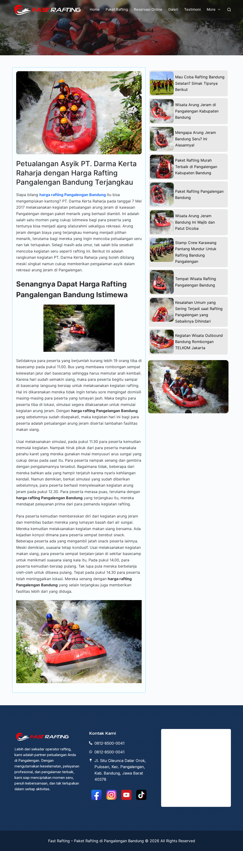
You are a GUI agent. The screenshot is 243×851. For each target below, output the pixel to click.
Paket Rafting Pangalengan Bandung (199, 194)
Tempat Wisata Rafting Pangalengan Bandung (195, 281)
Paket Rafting (117, 9)
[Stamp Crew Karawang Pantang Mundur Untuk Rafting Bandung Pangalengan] (162, 250)
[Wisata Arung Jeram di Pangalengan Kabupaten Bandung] (162, 111)
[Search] (229, 9)
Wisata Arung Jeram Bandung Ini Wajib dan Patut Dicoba (195, 222)
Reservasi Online (148, 9)
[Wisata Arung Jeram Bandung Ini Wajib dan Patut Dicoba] (162, 222)
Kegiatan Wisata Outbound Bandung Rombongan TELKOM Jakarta (199, 341)
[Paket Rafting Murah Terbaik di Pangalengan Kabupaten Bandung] (162, 167)
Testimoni (192, 9)
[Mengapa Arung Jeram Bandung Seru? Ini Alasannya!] (162, 139)
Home (95, 9)
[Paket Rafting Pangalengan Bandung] (162, 194)
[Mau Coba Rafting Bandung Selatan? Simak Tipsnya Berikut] (162, 83)
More (211, 9)
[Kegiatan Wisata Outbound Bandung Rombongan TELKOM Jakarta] (162, 341)
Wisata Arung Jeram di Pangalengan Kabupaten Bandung (197, 111)
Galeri (173, 9)
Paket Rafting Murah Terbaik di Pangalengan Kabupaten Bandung (196, 166)
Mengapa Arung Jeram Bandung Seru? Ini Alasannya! (195, 138)
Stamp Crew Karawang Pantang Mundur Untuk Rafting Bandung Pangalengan (195, 252)
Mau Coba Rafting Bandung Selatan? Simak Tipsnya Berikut (199, 83)
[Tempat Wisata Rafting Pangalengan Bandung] (162, 282)
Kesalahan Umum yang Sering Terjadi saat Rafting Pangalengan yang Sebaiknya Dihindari (199, 312)
